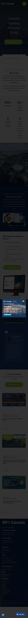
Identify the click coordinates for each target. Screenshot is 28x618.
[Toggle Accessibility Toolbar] (3, 615)
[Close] (22, 298)
